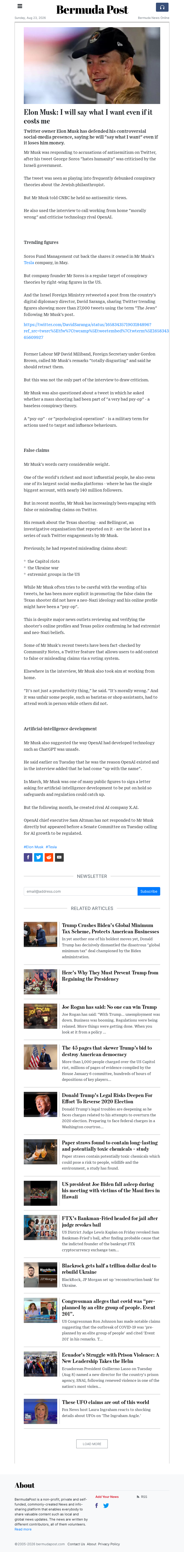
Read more (23, 1529)
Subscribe (148, 891)
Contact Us (76, 1544)
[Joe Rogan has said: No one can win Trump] (40, 1015)
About (91, 1544)
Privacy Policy (109, 1544)
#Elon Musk (34, 847)
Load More (92, 1444)
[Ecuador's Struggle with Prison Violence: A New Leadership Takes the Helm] (40, 1364)
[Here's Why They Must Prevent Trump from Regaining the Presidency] (40, 981)
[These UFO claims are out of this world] (40, 1411)
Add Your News (107, 1497)
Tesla (29, 263)
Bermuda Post (92, 9)
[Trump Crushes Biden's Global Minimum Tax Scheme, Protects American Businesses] (40, 934)
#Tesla (51, 847)
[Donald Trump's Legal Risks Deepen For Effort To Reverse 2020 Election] (40, 1104)
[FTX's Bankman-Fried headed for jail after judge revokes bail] (40, 1227)
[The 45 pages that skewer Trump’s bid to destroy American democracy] (40, 1057)
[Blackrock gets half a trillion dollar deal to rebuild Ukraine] (40, 1274)
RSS (143, 1497)
